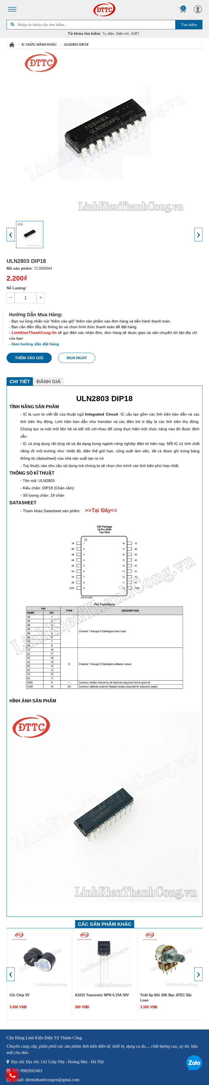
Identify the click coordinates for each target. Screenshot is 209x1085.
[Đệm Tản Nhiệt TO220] (170, 959)
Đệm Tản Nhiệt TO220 (158, 995)
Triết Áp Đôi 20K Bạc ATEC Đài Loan (100, 997)
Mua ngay (77, 358)
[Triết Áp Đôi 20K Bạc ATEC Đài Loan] (104, 959)
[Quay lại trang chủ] (12, 45)
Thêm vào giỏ (29, 358)
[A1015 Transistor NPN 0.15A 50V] (39, 959)
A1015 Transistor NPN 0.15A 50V (37, 995)
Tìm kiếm (189, 25)
